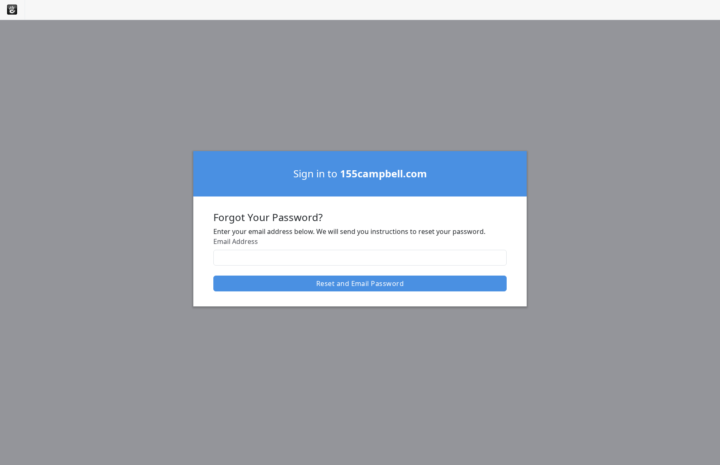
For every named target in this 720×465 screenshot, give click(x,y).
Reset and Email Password (360, 283)
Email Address (235, 241)
